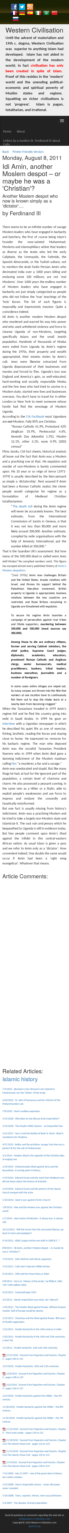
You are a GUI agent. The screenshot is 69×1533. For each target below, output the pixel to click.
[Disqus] (34, 927)
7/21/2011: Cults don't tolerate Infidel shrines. (26, 1266)
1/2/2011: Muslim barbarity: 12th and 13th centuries (29, 1348)
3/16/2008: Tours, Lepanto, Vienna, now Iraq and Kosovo (31, 1495)
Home (7, 131)
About (21, 131)
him (14, 764)
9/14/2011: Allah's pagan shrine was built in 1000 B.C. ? (31, 1240)
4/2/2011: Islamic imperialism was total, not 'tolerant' (30, 1300)
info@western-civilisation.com (34, 1519)
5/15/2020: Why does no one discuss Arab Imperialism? (30, 1118)
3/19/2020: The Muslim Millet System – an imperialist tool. (32, 1126)
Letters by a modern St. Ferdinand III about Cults (31, 142)
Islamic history (20, 1079)
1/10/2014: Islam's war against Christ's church (26, 1200)
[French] (14, 12)
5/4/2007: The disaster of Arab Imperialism (24, 1503)
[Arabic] (46, 12)
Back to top (34, 1526)
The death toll (22, 506)
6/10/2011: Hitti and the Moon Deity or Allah (25, 1274)
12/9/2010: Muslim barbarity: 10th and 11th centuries (30, 1366)
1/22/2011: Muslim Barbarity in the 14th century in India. (32, 1329)
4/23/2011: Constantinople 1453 (19, 1292)
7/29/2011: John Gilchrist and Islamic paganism (26, 1259)
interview (8, 724)
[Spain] (30, 12)
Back (5, 152)
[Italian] (38, 12)
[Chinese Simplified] (54, 12)
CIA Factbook (35, 417)
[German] (22, 12)
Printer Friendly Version (29, 152)
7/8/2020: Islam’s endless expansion (21, 1111)
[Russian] (16, 18)
